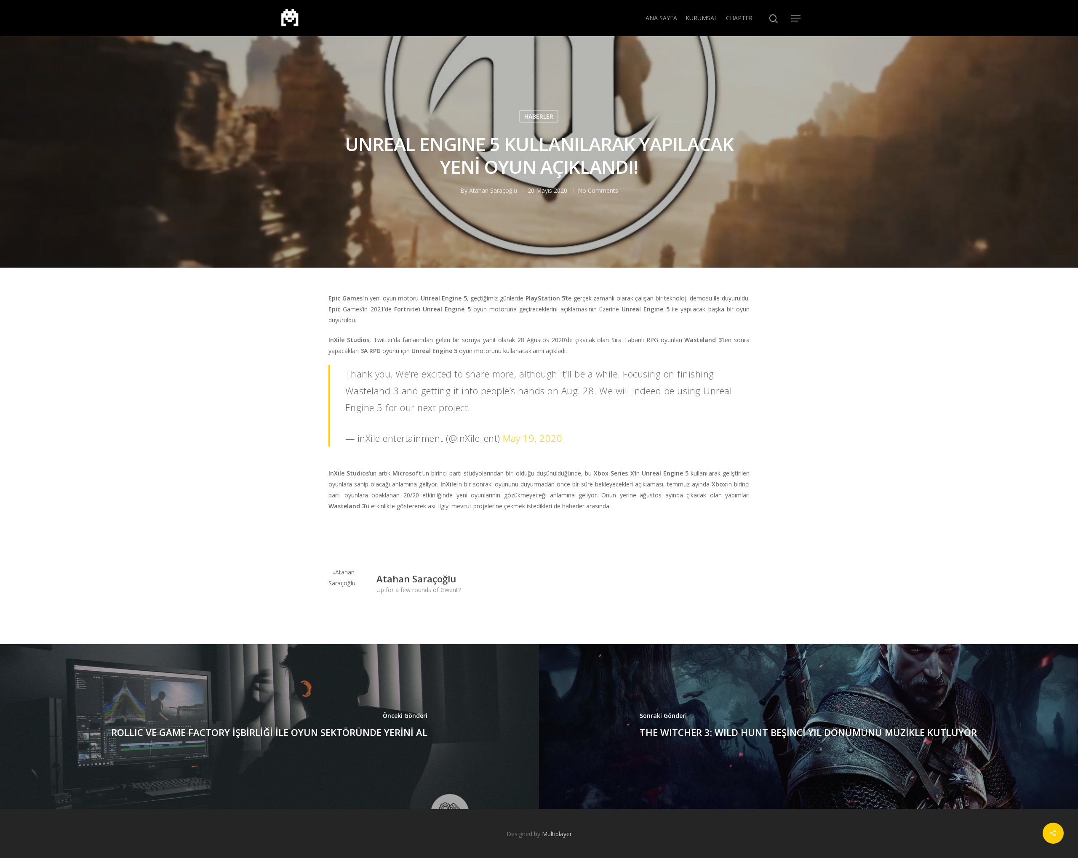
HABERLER (538, 116)
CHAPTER (739, 18)
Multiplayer (557, 834)
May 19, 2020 (532, 438)
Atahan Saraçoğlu (493, 190)
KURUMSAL (702, 18)
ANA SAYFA (661, 18)
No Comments (598, 190)
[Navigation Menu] (796, 18)
